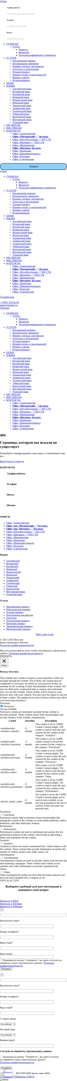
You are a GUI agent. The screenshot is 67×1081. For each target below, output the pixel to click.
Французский (13, 572)
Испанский (12, 563)
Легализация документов (19, 615)
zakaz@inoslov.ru (9, 305)
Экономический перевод (19, 626)
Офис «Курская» (15, 546)
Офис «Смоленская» (17, 548)
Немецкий (11, 569)
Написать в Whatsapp (11, 906)
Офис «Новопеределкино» (20, 543)
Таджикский (13, 583)
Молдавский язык (15, 591)
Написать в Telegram (11, 903)
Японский (11, 574)
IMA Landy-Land (44, 634)
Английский (13, 560)
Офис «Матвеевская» (17, 537)
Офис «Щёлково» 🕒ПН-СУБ (22, 534)
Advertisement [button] (7, 854)
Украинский (12, 577)
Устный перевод (15, 612)
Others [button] (3, 869)
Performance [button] (6, 826)
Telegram (33, 166)
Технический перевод (17, 620)
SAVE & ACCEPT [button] (9, 880)
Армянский (12, 580)
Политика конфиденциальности (17, 645)
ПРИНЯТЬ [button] (6, 656)
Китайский (12, 566)
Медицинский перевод (18, 629)
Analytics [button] (4, 840)
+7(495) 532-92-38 (9, 302)
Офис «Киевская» (15, 540)
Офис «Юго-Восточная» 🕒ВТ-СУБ (25, 531)
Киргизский (12, 588)
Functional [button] (5, 811)
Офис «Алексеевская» (18, 523)
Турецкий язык (14, 594)
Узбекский (11, 586)
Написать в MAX (9, 901)
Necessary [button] (5, 703)
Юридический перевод (18, 609)
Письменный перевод (17, 606)
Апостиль (11, 618)
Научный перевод (15, 623)
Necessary (9, 706)
